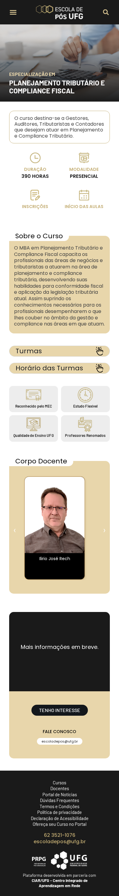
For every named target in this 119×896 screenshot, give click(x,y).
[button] (13, 12)
